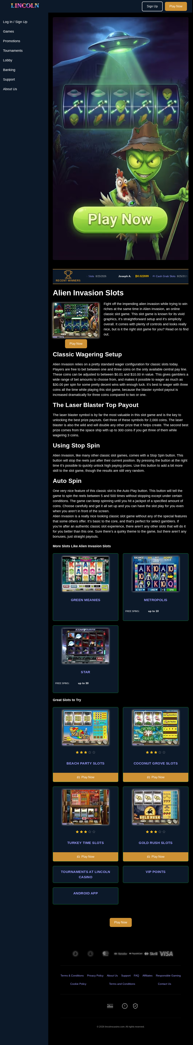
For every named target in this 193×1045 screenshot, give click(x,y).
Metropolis (155, 600)
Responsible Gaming (168, 975)
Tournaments (13, 51)
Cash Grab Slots (145, 276)
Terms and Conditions (122, 983)
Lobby (7, 60)
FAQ (136, 975)
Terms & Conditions (72, 975)
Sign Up (152, 6)
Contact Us (164, 983)
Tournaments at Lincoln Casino (85, 874)
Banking (9, 70)
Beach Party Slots (86, 763)
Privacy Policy (95, 975)
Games (8, 31)
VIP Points (156, 872)
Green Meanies (85, 600)
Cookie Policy (78, 983)
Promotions (11, 41)
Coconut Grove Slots (156, 763)
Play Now (175, 6)
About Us (10, 89)
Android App (85, 893)
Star (85, 672)
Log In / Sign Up (15, 22)
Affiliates (147, 975)
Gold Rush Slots (156, 843)
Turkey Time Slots (85, 843)
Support (9, 79)
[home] (25, 10)
